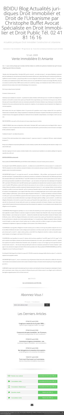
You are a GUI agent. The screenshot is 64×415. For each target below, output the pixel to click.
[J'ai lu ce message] (62, 412)
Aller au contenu (6, 1)
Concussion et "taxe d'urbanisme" (12, 49)
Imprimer (33, 278)
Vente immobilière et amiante (32, 59)
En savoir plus (8, 413)
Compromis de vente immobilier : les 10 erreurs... (32, 332)
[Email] (32, 404)
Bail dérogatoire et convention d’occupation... (32, 350)
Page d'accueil (26, 49)
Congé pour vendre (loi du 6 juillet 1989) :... (32, 323)
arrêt (5, 66)
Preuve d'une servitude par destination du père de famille (48, 49)
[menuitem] (13, 49)
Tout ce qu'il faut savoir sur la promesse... (32, 359)
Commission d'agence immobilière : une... (32, 341)
